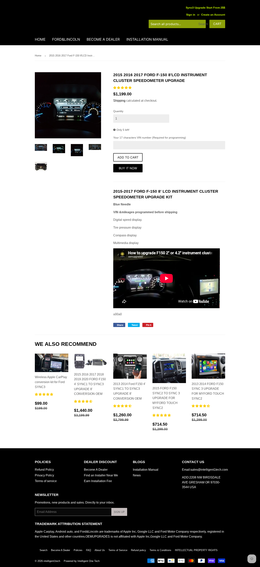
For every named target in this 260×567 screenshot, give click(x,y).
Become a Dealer (103, 39)
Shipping (119, 100)
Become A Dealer (96, 469)
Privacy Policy (44, 475)
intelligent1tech (52, 561)
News (137, 475)
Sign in (190, 14)
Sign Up (119, 511)
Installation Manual (147, 39)
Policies (78, 550)
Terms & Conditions (160, 550)
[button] (122, 87)
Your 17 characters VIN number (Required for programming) (149, 137)
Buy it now (128, 168)
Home (40, 39)
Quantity (118, 111)
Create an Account (213, 14)
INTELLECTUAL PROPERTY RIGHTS (196, 550)
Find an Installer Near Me (101, 475)
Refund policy (138, 550)
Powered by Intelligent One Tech (82, 561)
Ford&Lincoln (66, 39)
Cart (217, 24)
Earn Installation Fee (98, 481)
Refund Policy (44, 469)
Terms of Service (117, 550)
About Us (100, 550)
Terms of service (46, 481)
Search (43, 550)
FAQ (88, 550)
